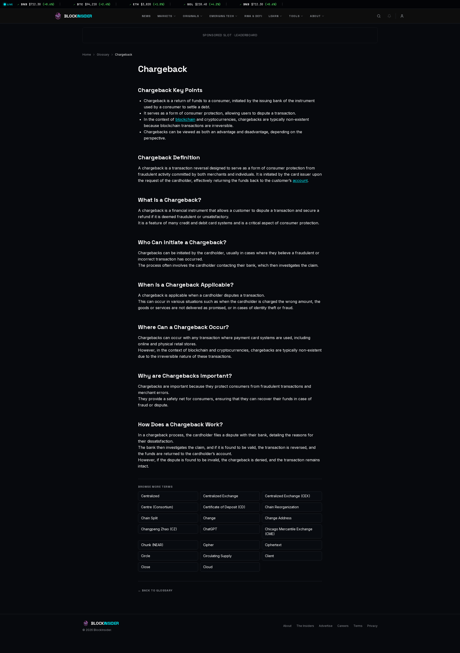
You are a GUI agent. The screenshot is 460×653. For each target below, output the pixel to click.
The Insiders (305, 626)
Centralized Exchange (220, 496)
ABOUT (315, 16)
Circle (145, 556)
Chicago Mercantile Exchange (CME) (288, 531)
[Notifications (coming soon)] (389, 16)
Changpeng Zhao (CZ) (159, 529)
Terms (357, 626)
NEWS (146, 16)
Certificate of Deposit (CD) (224, 507)
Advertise (326, 626)
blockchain (185, 119)
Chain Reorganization (282, 507)
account (300, 180)
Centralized (150, 496)
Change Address (278, 518)
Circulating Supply (217, 556)
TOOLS (294, 16)
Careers (343, 626)
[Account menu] (402, 16)
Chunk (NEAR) (152, 545)
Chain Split (149, 518)
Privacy (372, 626)
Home (86, 54)
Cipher (208, 545)
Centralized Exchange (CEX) (287, 496)
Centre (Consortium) (157, 507)
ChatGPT (210, 529)
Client (269, 556)
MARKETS (164, 16)
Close (145, 567)
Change (209, 518)
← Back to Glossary (155, 590)
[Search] (378, 16)
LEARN (273, 16)
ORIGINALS (191, 16)
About (287, 626)
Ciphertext (273, 545)
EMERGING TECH (221, 16)
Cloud (208, 567)
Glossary (103, 54)
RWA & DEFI (253, 16)
